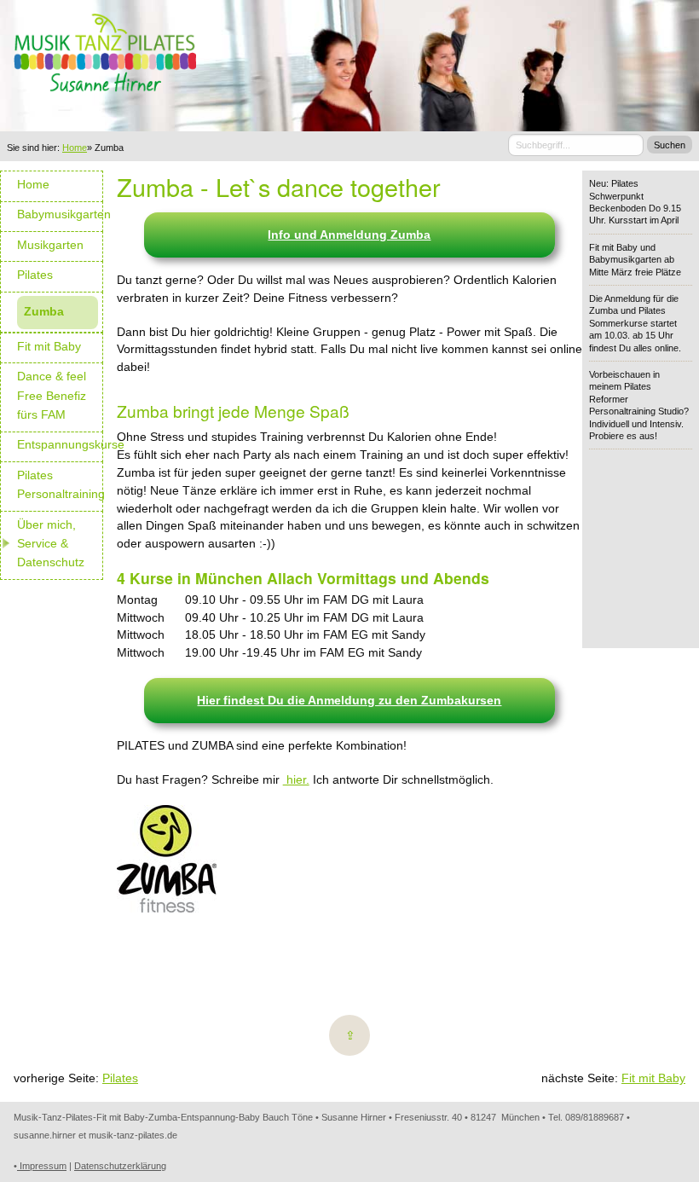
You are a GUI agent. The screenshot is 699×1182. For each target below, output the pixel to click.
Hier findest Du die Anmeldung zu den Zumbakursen (349, 700)
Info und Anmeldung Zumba (349, 234)
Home (74, 147)
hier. (296, 779)
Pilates (120, 1078)
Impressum (41, 1166)
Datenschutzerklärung (120, 1166)
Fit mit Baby (653, 1078)
